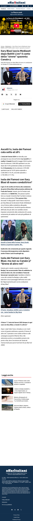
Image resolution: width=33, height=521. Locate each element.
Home (2, 46)
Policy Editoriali (5, 499)
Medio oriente (10, 8)
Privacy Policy (16, 515)
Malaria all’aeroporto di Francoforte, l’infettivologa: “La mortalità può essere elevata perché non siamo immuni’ (21, 399)
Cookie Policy (16, 517)
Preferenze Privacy (16, 519)
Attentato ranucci (20, 8)
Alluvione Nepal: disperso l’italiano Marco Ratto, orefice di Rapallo (22, 407)
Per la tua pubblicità (7, 504)
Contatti (4, 497)
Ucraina (28, 8)
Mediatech (8, 46)
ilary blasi (5, 109)
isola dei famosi (16, 109)
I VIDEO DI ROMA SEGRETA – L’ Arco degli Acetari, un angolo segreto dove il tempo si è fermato (22, 391)
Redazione (9, 88)
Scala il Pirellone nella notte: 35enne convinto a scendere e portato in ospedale (22, 382)
